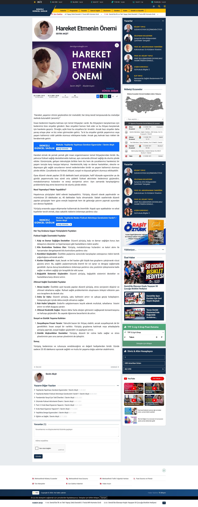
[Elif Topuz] (128, 78)
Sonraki (114, 367)
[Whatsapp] (164, 470)
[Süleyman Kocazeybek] (128, 38)
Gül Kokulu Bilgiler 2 (142, 70)
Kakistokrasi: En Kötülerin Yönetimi (147, 50)
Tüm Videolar (157, 378)
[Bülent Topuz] (128, 28)
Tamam (103, 498)
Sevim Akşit (62, 33)
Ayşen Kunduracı (141, 67)
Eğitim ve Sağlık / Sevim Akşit (48, 416)
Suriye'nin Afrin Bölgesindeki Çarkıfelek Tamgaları (145, 39)
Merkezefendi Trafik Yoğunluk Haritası (115, 479)
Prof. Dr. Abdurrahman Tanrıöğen (148, 47)
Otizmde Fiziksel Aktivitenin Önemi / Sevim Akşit (55, 401)
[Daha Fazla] (109, 96)
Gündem (117, 11)
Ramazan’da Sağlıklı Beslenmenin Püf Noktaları (148, 79)
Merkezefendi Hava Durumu (78, 479)
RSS (36, 493)
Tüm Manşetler (40, 484)
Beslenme (107, 11)
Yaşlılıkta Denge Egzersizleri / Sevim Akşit (52, 413)
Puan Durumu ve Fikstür (144, 479)
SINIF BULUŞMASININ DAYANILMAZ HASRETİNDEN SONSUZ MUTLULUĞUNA (148, 59)
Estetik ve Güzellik (137, 11)
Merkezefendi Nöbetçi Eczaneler (46, 479)
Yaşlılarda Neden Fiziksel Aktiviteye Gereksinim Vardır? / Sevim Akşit (63, 394)
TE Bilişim (162, 493)
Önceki (38, 367)
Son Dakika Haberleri (75, 484)
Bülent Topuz (139, 27)
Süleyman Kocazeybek (143, 36)
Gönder (38, 456)
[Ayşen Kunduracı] (128, 68)
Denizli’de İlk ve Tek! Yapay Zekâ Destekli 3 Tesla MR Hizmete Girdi (75, 503)
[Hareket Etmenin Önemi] (76, 67)
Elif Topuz (138, 76)
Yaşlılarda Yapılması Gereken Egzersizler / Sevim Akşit (57, 390)
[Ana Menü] (164, 6)
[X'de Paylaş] (101, 96)
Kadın (125, 11)
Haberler (63, 11)
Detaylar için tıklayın (144, 343)
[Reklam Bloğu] (144, 232)
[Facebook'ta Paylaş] (97, 96)
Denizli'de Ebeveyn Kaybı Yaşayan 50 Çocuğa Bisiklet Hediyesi (132, 503)
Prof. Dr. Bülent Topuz (143, 56)
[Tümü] (163, 21)
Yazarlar (84, 11)
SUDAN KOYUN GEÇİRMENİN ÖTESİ (148, 29)
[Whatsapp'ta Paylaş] (105, 96)
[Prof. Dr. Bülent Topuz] (128, 58)
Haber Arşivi (107, 484)
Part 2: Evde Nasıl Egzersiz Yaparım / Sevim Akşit (55, 405)
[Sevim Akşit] (43, 30)
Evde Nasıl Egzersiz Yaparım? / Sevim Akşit (53, 409)
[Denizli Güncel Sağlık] (40, 10)
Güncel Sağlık (95, 11)
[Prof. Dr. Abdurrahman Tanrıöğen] (128, 48)
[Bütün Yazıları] (118, 386)
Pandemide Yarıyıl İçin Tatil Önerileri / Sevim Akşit (55, 397)
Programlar (74, 11)
